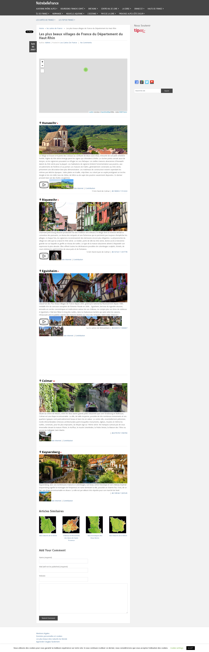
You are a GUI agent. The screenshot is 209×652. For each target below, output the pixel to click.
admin (47, 42)
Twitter (147, 82)
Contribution (90, 188)
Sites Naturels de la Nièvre (118, 536)
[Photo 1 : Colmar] (45, 440)
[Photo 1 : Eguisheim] (55, 325)
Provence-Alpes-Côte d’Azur (131, 13)
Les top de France (67, 19)
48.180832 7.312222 (119, 191)
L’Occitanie (93, 13)
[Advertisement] (83, 51)
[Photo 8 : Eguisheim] (57, 335)
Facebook (137, 82)
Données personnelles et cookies (49, 636)
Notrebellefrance (47, 3)
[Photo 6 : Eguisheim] (116, 325)
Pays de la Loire (108, 13)
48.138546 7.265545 (119, 493)
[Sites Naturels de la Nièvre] (118, 524)
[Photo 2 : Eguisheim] (67, 325)
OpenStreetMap (105, 112)
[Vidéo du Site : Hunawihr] (44, 188)
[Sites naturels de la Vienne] (48, 524)
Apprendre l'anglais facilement (48, 642)
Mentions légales (42, 633)
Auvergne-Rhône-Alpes (46, 8)
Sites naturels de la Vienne (48, 536)
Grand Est (139, 8)
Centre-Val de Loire (110, 8)
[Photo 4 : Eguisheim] (92, 325)
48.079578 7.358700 (119, 433)
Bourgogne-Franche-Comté (73, 8)
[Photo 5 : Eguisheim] (104, 325)
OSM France (123, 112)
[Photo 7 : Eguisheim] (45, 335)
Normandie (57, 13)
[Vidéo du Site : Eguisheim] (44, 325)
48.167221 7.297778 (119, 252)
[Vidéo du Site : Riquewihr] (44, 259)
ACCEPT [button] (190, 648)
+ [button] (42, 61)
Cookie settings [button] (176, 648)
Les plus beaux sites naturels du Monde (51, 639)
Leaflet (91, 112)
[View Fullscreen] (42, 71)
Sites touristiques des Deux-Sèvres (95, 537)
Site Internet (78, 188)
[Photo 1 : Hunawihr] (55, 188)
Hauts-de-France (156, 8)
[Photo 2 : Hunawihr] (67, 188)
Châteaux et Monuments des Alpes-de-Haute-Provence (71, 538)
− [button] (42, 65)
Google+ (142, 82)
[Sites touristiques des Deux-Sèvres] (95, 524)
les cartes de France (45, 19)
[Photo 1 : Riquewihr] (55, 259)
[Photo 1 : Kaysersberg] (45, 501)
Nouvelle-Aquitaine (75, 13)
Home (41, 28)
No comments (86, 42)
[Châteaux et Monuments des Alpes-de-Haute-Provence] (71, 524)
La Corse (126, 8)
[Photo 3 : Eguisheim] (79, 325)
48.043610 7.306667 (119, 328)
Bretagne (93, 8)
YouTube (152, 82)
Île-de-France (42, 13)
